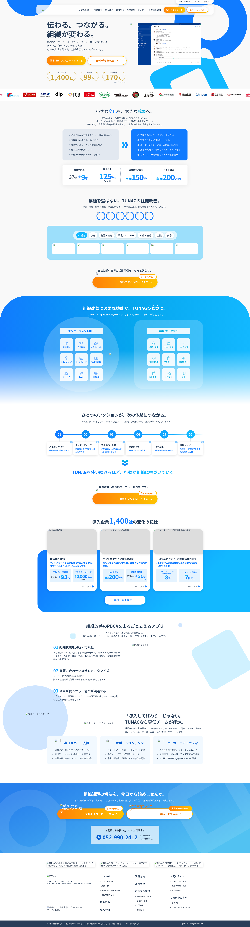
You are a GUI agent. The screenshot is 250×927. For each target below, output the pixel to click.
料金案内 (98, 9)
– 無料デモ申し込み (178, 886)
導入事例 (109, 9)
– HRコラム (139, 909)
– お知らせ (139, 905)
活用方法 (120, 9)
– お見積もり (175, 890)
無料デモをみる (175, 812)
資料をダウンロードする (64, 60)
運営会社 (131, 9)
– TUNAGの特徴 (106, 881)
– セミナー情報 (141, 900)
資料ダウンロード (174, 9)
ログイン (206, 2)
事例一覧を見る (123, 600)
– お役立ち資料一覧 (143, 896)
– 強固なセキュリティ (109, 895)
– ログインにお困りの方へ (181, 907)
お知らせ (196, 1)
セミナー (142, 9)
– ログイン (174, 903)
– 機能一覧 (104, 886)
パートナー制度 (184, 1)
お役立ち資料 (154, 9)
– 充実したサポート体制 (110, 890)
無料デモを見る (197, 9)
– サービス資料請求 (178, 881)
